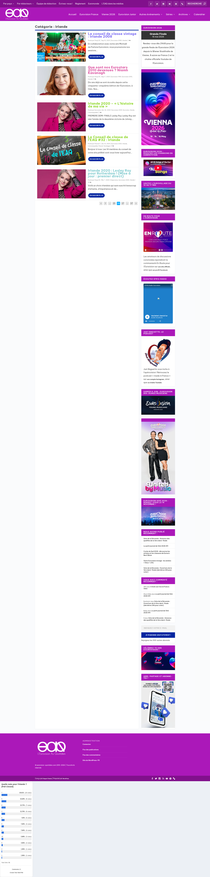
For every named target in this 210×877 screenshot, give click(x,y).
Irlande (124, 40)
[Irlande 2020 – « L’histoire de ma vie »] (61, 116)
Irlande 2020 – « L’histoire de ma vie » (111, 104)
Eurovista (98, 110)
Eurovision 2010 (127, 76)
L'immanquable (93, 112)
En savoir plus (96, 57)
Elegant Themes (47, 778)
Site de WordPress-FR (91, 760)
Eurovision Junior (127, 15)
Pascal (101, 146)
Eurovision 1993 (116, 76)
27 (123, 203)
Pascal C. (98, 143)
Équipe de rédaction (46, 3)
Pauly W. (97, 40)
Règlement (80, 3)
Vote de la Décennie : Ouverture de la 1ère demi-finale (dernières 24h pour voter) (158, 570)
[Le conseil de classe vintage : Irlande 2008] (61, 47)
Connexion (87, 744)
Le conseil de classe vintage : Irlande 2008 (112, 35)
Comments (16, 869)
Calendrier (199, 15)
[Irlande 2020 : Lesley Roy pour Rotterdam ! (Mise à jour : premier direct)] (61, 183)
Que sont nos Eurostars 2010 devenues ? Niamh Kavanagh (108, 70)
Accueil (72, 15)
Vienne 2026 (108, 15)
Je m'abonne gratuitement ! (158, 635)
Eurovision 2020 (117, 110)
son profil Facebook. (160, 270)
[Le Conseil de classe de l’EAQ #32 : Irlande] (61, 150)
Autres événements (149, 15)
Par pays (7, 3)
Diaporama (114, 180)
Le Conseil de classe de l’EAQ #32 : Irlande (108, 138)
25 (89, 182)
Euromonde (93, 3)
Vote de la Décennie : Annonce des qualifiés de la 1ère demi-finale (157, 540)
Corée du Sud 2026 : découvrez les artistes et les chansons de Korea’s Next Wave (157, 553)
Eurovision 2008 (116, 40)
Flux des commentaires (91, 755)
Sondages (107, 146)
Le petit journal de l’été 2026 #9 (156, 546)
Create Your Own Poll (16, 872)
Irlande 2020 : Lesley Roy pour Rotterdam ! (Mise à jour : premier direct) (109, 173)
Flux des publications (91, 750)
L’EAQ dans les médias (112, 3)
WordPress (66, 778)
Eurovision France (89, 15)
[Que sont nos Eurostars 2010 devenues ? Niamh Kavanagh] (61, 80)
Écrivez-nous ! (66, 3)
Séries (169, 15)
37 (131, 203)
